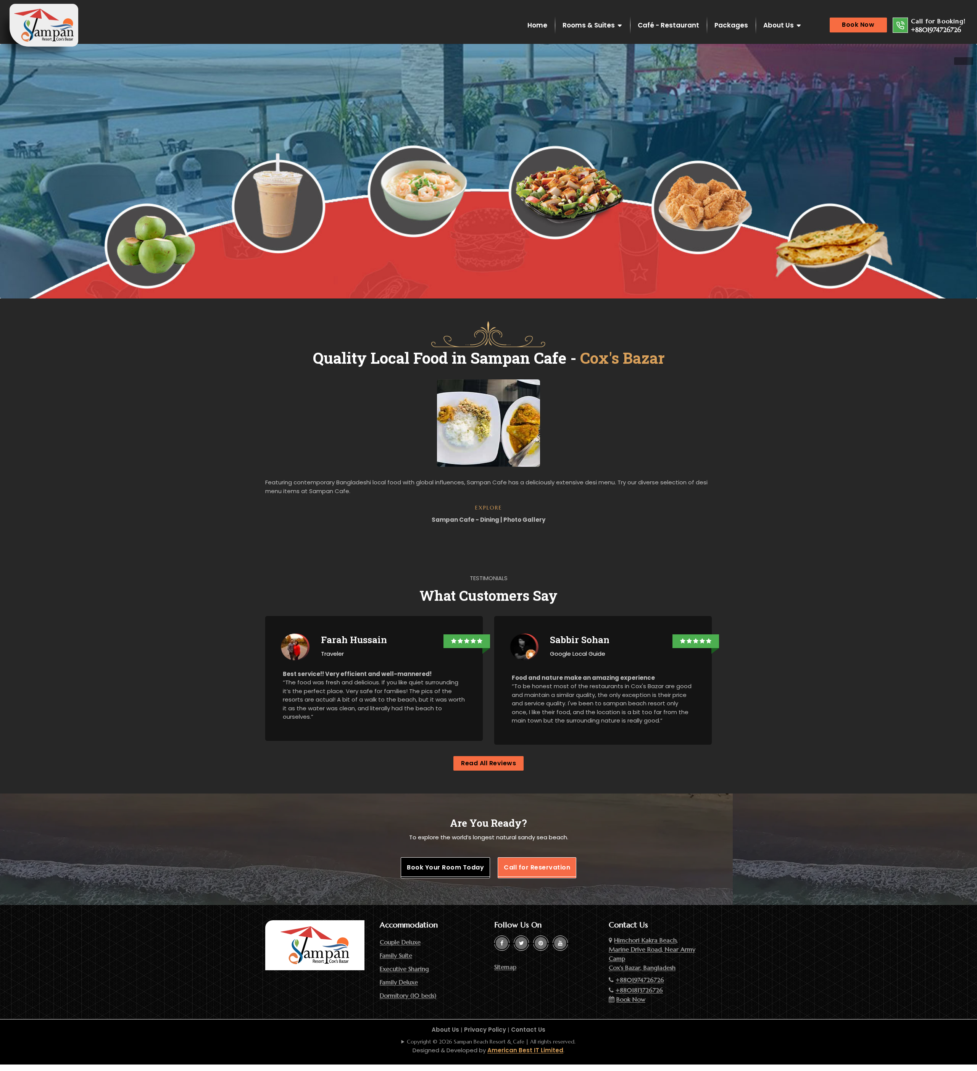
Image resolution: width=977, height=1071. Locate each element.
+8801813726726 (639, 990)
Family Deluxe (399, 982)
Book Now (858, 24)
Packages (731, 25)
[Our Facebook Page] (501, 943)
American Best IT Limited (525, 1050)
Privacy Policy (485, 1030)
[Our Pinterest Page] (540, 943)
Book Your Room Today (445, 867)
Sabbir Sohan (579, 640)
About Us (778, 25)
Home (537, 25)
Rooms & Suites (589, 25)
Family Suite (396, 955)
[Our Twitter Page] (521, 943)
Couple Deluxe (400, 942)
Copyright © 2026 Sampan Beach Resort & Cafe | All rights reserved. (491, 1041)
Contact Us (528, 1030)
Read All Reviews (488, 763)
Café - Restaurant (668, 25)
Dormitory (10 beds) (408, 995)
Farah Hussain (354, 640)
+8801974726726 (936, 30)
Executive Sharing (404, 969)
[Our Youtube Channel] (560, 943)
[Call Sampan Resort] (900, 25)
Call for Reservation (537, 867)
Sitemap (505, 967)
